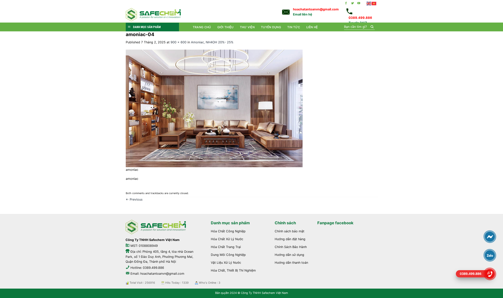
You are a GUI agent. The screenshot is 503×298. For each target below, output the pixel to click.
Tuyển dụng (271, 27)
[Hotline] (490, 274)
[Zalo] (490, 255)
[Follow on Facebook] (346, 3)
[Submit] (372, 27)
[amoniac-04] (214, 108)
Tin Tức (293, 27)
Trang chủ (202, 27)
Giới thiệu (225, 27)
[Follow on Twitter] (352, 3)
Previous (134, 199)
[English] (369, 3)
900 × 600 (178, 42)
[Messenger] (490, 237)
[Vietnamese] (374, 3)
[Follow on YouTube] (358, 3)
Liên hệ (312, 27)
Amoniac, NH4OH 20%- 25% (212, 42)
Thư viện (247, 27)
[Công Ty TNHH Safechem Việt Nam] (153, 14)
